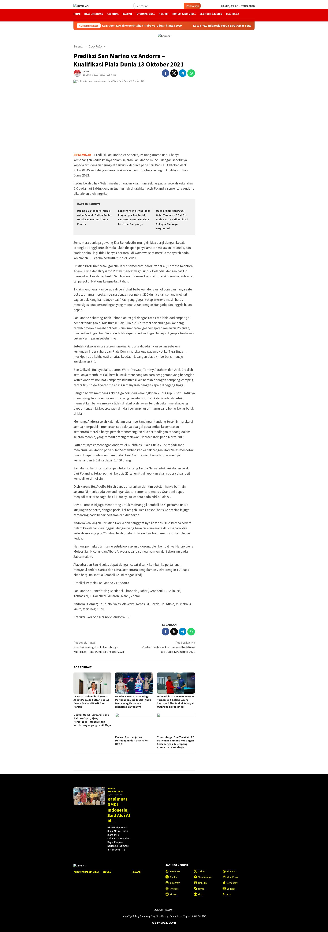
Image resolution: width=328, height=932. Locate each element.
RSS (229, 894)
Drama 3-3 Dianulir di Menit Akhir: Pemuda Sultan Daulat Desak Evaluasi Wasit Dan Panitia (91, 701)
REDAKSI (136, 871)
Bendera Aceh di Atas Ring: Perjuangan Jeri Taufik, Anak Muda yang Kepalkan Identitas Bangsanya (133, 701)
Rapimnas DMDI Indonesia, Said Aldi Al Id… (118, 810)
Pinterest (231, 871)
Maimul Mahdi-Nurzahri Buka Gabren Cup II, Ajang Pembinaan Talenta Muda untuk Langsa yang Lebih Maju (92, 720)
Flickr (200, 894)
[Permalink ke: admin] (77, 73)
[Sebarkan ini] (165, 73)
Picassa (173, 894)
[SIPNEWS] (81, 6)
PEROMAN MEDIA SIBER (86, 871)
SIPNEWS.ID (82, 155)
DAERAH (111, 788)
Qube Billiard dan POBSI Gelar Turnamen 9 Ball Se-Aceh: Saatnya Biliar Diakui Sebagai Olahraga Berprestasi (172, 219)
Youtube (231, 888)
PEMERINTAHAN (115, 791)
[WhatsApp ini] (191, 73)
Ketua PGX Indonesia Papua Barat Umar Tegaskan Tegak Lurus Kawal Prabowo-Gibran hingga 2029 (230, 25)
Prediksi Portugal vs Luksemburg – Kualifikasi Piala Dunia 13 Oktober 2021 (98, 647)
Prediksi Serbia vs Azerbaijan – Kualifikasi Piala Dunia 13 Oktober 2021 (168, 647)
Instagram (175, 883)
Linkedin (202, 883)
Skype (201, 888)
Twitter (201, 871)
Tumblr (173, 877)
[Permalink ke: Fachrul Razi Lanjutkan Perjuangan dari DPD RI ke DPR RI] (134, 723)
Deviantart (232, 883)
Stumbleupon (205, 877)
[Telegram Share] (182, 73)
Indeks (106, 871)
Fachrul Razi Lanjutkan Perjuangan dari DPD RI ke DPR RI (131, 740)
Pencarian (192, 6)
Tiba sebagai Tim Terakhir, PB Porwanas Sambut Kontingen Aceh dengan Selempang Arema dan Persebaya (175, 742)
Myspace (174, 888)
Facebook (175, 871)
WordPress (232, 877)
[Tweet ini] (174, 73)
